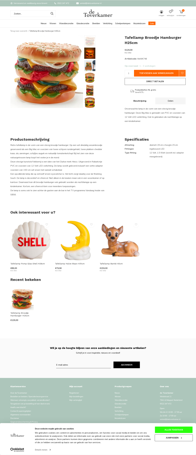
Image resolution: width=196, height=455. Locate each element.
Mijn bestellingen (76, 396)
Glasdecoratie (82, 23)
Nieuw (44, 23)
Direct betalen (155, 81)
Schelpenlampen (122, 23)
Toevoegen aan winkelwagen (156, 73)
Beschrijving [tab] (139, 100)
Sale (152, 23)
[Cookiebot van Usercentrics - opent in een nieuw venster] (17, 450)
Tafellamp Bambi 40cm (111, 263)
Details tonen (41, 450)
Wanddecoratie (66, 23)
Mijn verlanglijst (75, 400)
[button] (103, 40)
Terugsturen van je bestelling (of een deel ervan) (30, 404)
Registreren (74, 393)
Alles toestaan (174, 430)
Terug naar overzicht (18, 31)
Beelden (96, 23)
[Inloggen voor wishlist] (182, 73)
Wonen (52, 23)
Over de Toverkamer (18, 393)
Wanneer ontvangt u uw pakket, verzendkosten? (30, 400)
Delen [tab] (170, 100)
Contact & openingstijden (20, 411)
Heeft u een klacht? (18, 407)
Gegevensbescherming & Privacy (24, 422)
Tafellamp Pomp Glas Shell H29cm (27, 263)
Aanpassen (172, 437)
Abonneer (126, 365)
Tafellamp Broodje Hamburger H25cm (19, 314)
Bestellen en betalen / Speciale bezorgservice (29, 396)
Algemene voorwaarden (20, 415)
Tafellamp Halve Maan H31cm (70, 263)
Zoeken (52, 13)
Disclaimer (14, 418)
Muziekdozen (139, 23)
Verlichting (107, 23)
